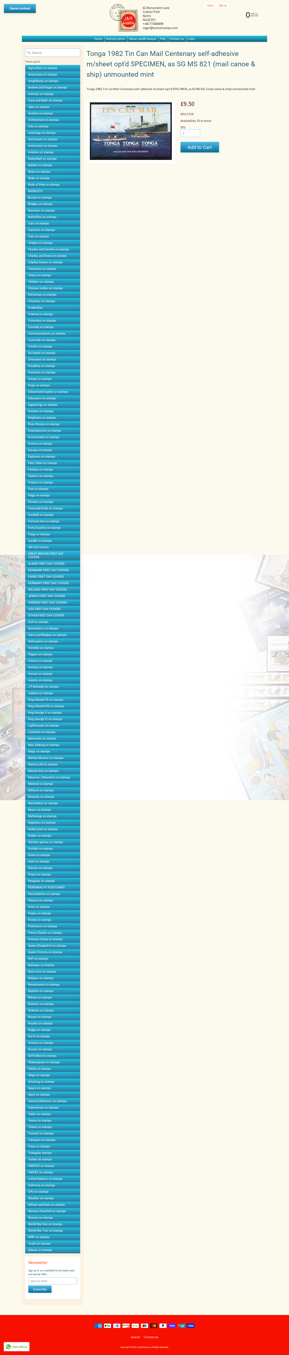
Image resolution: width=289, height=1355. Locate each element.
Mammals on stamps (42, 738)
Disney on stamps (40, 379)
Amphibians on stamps (43, 81)
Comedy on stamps (41, 327)
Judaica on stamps (40, 693)
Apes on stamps (39, 107)
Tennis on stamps (40, 1120)
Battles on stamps (40, 165)
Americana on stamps (42, 74)
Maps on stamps (39, 751)
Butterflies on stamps (42, 217)
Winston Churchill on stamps (47, 1211)
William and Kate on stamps (46, 1204)
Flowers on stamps (40, 502)
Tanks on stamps (39, 1114)
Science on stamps (40, 1043)
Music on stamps (39, 810)
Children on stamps (41, 282)
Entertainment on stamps (44, 430)
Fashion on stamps (40, 476)
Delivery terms (115, 39)
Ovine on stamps (39, 855)
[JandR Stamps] (124, 18)
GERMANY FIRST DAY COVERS (48, 583)
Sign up (223, 5)
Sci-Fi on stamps (39, 1036)
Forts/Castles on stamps (44, 528)
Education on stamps (42, 398)
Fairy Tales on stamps (42, 463)
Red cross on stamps (42, 971)
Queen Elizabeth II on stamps (47, 945)
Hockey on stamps (40, 667)
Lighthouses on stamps (43, 725)
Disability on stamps (41, 366)
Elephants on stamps (42, 417)
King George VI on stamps (45, 719)
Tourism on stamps (41, 1133)
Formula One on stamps (44, 521)
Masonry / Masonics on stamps (49, 777)
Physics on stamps (40, 900)
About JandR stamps (142, 39)
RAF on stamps (38, 958)
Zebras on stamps (40, 1250)
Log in (210, 5)
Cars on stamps (38, 223)
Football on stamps (41, 515)
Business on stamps (41, 210)
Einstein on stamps (40, 411)
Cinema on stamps (40, 314)
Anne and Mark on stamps (45, 100)
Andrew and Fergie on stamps (47, 87)
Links (191, 39)
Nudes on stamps (39, 835)
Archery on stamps (40, 113)
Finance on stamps (40, 482)
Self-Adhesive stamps (42, 1056)
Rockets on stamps (41, 1004)
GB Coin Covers (38, 547)
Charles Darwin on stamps (45, 262)
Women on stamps (40, 1217)
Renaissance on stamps (44, 984)
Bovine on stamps (40, 197)
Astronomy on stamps (42, 146)
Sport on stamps (39, 1094)
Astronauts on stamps (42, 139)
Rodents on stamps (41, 1010)
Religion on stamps (40, 978)
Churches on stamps (41, 301)
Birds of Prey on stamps (44, 184)
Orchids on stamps (40, 848)
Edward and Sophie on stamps (48, 392)
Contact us (176, 39)
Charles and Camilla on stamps (48, 249)
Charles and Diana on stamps (47, 256)
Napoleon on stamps (42, 822)
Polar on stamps (39, 907)
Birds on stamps (39, 178)
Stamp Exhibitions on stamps (47, 1101)
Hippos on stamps (40, 654)
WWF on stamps (39, 1237)
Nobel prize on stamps (43, 829)
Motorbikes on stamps (43, 803)
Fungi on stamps (39, 534)
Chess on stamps (39, 275)
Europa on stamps (40, 450)
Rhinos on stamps (40, 997)
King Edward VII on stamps (45, 699)
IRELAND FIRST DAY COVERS (47, 589)
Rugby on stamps (39, 1030)
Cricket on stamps (40, 346)
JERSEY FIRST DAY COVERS (46, 596)
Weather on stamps (41, 1198)
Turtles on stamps (40, 1159)
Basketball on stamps (42, 158)
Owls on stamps (38, 861)
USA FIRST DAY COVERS (44, 609)
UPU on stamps (38, 1192)
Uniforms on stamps (41, 1185)
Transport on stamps (41, 1140)
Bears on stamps (39, 171)
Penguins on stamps (41, 881)
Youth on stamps (39, 1243)
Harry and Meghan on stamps (47, 635)
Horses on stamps (40, 674)
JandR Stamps (143, 1347)
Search (135, 1337)
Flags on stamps (39, 495)
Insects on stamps (40, 680)
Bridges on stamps (40, 204)
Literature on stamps (41, 732)
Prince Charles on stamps (45, 933)
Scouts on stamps (40, 1049)
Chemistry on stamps (42, 269)
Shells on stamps (39, 1069)
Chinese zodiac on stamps (45, 288)
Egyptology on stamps (42, 405)
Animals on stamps (41, 94)
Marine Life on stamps (43, 764)
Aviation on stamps (41, 152)
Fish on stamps (38, 489)
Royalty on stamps (40, 1023)
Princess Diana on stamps (45, 939)
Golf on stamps (38, 622)
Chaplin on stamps (40, 243)
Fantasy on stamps (40, 469)
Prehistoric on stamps (42, 926)
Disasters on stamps (41, 372)
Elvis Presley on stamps (44, 424)
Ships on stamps (39, 1075)
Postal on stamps (39, 920)
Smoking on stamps (41, 1081)
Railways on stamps (41, 965)
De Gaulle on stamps (41, 353)
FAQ (163, 39)
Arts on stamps (38, 126)
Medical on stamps (40, 784)
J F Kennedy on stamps (43, 686)
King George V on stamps (45, 712)
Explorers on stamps (41, 456)
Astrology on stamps (42, 133)
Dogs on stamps (39, 385)
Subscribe (40, 1289)
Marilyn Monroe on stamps (46, 758)
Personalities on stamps (44, 894)
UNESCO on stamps (41, 1166)
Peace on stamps (39, 874)
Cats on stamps (38, 236)
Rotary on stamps (39, 1017)
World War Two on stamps (45, 1230)
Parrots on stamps (40, 868)
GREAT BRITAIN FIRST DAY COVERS (46, 555)
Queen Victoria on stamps (45, 952)
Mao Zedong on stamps (43, 745)
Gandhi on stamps (40, 541)
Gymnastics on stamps (43, 628)
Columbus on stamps (42, 320)
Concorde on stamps (42, 340)
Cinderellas (35, 307)
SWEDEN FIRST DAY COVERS (47, 602)
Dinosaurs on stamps (42, 359)
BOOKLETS (35, 191)
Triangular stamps (40, 1153)
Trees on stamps (39, 1146)
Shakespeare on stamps (44, 1062)
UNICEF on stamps (40, 1172)
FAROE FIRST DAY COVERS (46, 576)
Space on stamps (39, 1088)
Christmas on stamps (42, 294)
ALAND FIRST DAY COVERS (46, 563)
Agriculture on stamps (42, 68)
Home (98, 39)
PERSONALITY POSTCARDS (46, 887)
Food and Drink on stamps (45, 508)
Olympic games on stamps (45, 842)
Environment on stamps (43, 437)
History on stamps (40, 661)
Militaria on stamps (41, 790)
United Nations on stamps (45, 1179)
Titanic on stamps (40, 1127)
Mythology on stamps (42, 816)
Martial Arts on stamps (43, 771)
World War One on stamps (45, 1224)
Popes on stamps (39, 913)
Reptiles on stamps (40, 991)
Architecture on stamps (43, 120)
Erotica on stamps (40, 443)
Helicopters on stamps (43, 641)
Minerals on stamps (41, 797)
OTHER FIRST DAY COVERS (46, 615)
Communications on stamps (46, 333)
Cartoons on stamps (41, 230)
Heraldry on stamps (41, 648)
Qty (182, 127)
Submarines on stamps (43, 1107)
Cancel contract (19, 8)
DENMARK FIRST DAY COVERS (48, 570)
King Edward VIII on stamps (46, 706)
